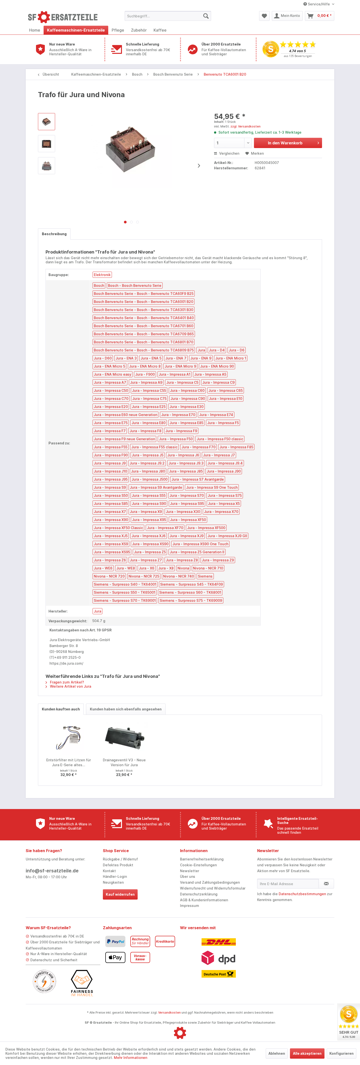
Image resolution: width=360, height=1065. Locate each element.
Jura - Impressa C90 (187, 398)
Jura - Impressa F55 (110, 447)
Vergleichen (228, 153)
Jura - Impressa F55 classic (154, 447)
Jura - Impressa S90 (149, 503)
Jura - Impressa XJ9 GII (227, 536)
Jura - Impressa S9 (110, 487)
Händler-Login (115, 876)
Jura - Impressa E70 (178, 415)
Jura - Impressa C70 (111, 398)
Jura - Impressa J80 (148, 471)
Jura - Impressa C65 (225, 390)
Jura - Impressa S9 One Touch (212, 487)
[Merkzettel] (264, 16)
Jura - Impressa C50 (111, 390)
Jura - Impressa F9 (181, 431)
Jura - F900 (145, 374)
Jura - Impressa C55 (149, 390)
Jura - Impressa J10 (110, 471)
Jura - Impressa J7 (219, 455)
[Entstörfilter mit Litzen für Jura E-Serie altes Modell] (68, 738)
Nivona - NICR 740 (178, 576)
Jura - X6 (146, 568)
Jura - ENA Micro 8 (145, 366)
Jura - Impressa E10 (225, 398)
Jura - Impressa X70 (221, 511)
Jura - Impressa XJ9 (186, 536)
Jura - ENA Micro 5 (109, 366)
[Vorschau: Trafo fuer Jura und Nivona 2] (46, 165)
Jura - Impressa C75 (149, 398)
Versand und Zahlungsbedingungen (210, 882)
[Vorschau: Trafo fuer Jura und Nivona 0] (46, 121)
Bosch (99, 285)
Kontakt (109, 871)
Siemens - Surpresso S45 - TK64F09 (191, 584)
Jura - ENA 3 (126, 358)
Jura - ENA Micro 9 (180, 366)
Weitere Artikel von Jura (70, 686)
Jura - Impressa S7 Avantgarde (197, 479)
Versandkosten (169, 1012)
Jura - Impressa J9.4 (225, 463)
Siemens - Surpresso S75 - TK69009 (191, 600)
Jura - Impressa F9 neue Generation (124, 439)
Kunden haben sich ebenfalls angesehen (126, 709)
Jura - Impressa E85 (186, 423)
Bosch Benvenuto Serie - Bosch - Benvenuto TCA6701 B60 (143, 326)
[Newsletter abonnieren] (326, 884)
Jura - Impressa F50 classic (220, 439)
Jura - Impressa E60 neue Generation (125, 415)
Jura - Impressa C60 (187, 390)
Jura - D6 (236, 350)
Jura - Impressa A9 (146, 382)
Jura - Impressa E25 (149, 407)
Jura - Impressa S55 (149, 495)
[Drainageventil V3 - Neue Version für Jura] (124, 738)
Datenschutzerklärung (198, 894)
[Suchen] (206, 16)
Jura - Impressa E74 (216, 415)
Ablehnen (276, 1053)
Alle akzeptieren (307, 1053)
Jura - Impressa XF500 (206, 528)
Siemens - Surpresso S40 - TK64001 (125, 584)
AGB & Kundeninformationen (204, 900)
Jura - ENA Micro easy (112, 374)
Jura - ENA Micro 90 (217, 366)
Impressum (189, 905)
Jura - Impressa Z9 (218, 560)
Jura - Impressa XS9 (111, 544)
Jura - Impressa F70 (198, 447)
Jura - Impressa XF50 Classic (118, 528)
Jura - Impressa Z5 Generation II (197, 552)
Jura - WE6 (103, 568)
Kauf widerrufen (120, 894)
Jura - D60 (103, 358)
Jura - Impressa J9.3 (186, 463)
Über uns (187, 876)
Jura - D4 (217, 350)
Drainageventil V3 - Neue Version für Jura (124, 762)
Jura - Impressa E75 (111, 423)
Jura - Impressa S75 (225, 495)
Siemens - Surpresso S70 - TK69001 (125, 600)
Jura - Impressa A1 (174, 374)
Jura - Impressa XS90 (150, 544)
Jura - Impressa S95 (187, 503)
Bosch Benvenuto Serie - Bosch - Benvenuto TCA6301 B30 (143, 310)
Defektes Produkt (118, 865)
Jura (201, 350)
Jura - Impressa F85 (236, 447)
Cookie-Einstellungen (198, 865)
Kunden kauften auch (61, 709)
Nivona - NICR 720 (109, 576)
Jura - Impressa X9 (146, 511)
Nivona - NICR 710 (208, 568)
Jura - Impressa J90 (224, 471)
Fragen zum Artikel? (66, 682)
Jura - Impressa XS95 (112, 552)
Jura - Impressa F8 (145, 431)
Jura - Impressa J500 (150, 479)
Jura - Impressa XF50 (188, 520)
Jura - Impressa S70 (186, 495)
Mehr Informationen (130, 1057)
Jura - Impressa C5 (182, 382)
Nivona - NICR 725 (144, 576)
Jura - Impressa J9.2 (147, 463)
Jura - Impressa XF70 (165, 528)
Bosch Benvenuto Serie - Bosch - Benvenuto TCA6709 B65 (144, 334)
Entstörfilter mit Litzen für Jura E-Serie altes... (68, 762)
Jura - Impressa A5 (210, 374)
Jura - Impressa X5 (224, 503)
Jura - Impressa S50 (111, 495)
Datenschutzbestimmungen (302, 894)
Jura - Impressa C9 (218, 382)
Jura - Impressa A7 (110, 382)
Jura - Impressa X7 (110, 511)
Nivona (183, 568)
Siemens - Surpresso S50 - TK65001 (124, 592)
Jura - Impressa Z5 (150, 552)
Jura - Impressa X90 (111, 520)
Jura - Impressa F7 (110, 431)
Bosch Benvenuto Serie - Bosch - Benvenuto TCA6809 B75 (144, 350)
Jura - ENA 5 (151, 358)
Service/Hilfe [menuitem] (319, 4)
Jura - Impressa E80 (149, 423)
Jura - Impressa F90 (111, 455)
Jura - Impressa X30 (183, 511)
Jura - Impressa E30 (186, 407)
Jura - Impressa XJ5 (111, 536)
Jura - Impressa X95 (149, 520)
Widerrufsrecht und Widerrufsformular (212, 888)
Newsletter (189, 871)
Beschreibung (54, 234)
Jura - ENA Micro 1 (230, 358)
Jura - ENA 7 (175, 358)
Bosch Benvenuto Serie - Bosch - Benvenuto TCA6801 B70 (143, 342)
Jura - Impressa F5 (223, 423)
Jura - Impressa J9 (110, 463)
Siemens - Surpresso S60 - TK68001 (190, 592)
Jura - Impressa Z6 (110, 560)
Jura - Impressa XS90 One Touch (200, 544)
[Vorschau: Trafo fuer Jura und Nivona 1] (46, 143)
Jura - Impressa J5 (147, 455)
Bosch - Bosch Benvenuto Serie (134, 285)
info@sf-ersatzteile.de (52, 871)
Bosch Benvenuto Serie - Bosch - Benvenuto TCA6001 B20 (143, 302)
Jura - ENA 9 (200, 358)
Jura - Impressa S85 (111, 503)
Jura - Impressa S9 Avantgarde (156, 487)
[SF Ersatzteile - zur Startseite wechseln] (65, 17)
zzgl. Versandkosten (245, 126)
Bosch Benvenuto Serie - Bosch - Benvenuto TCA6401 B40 (144, 318)
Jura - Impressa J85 (186, 471)
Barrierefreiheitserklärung (202, 859)
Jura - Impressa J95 (111, 479)
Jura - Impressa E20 (111, 407)
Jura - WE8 (125, 568)
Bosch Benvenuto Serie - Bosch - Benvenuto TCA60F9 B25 (143, 293)
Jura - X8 (166, 568)
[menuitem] (168, 16)
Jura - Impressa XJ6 (149, 536)
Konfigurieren (341, 1053)
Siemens (205, 576)
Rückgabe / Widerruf (120, 859)
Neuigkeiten (113, 882)
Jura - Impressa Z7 (146, 560)
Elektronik (102, 275)
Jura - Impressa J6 (183, 455)
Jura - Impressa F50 (176, 439)
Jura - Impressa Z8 (182, 560)
